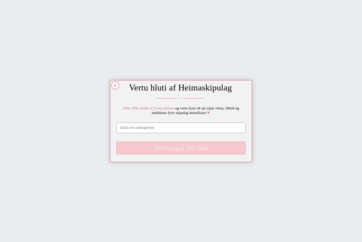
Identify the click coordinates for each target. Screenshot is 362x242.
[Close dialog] (115, 85)
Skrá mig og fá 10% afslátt (181, 148)
